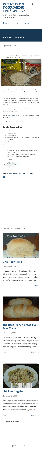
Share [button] (5, 181)
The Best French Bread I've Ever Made (20, 326)
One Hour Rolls (12, 261)
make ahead (13, 173)
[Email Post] (4, 178)
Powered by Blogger (22, 446)
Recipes (15, 23)
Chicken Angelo (13, 391)
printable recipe (6, 130)
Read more (35, 285)
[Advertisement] (21, 205)
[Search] (33, 4)
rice (20, 173)
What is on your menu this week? (14, 7)
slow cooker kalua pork (13, 115)
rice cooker (28, 173)
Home (5, 23)
